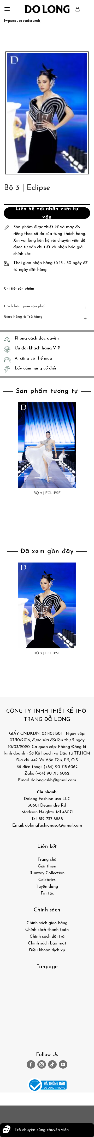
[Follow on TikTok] (52, 1064)
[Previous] (9, 37)
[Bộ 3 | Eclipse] (47, 605)
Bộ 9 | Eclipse (47, 493)
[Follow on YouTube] (63, 1064)
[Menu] (7, 9)
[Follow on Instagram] (41, 1064)
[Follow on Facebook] (31, 1064)
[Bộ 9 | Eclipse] (47, 445)
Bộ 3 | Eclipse (47, 653)
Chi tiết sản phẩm (19, 289)
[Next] (23, 37)
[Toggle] (85, 290)
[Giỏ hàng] (77, 9)
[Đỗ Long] (47, 9)
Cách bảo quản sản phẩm (26, 306)
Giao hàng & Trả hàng (23, 317)
